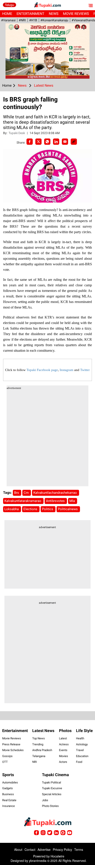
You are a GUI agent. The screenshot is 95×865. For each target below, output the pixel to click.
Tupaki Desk (17, 133)
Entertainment (30, 14)
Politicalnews (68, 509)
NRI (34, 761)
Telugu (9, 5)
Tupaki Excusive (52, 788)
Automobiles (10, 782)
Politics (48, 509)
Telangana (38, 756)
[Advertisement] (47, 438)
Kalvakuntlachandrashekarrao (55, 493)
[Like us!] (36, 832)
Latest (63, 738)
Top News (38, 738)
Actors (63, 761)
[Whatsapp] (47, 141)
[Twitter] (38, 141)
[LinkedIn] (56, 141)
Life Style (84, 730)
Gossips (7, 756)
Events (63, 750)
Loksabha (12, 509)
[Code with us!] (63, 832)
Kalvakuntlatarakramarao (23, 501)
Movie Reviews (76, 14)
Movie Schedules (13, 750)
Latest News (43, 730)
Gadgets (7, 788)
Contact (30, 849)
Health (80, 738)
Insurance (8, 806)
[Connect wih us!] (56, 832)
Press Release (11, 744)
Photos (65, 730)
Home (7, 14)
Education (82, 756)
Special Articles (51, 794)
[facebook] (29, 141)
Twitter (85, 370)
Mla (72, 501)
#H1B (33, 20)
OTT (5, 761)
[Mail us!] (69, 832)
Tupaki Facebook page (42, 370)
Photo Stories (50, 806)
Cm (27, 493)
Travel (80, 750)
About (18, 849)
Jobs (45, 800)
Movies (63, 756)
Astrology (82, 744)
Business (8, 794)
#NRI (22, 20)
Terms (78, 849)
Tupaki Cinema (55, 774)
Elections (30, 509)
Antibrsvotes (56, 501)
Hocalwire (57, 856)
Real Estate (9, 800)
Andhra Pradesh (42, 750)
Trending (37, 744)
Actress (64, 744)
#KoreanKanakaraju (54, 20)
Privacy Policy (62, 849)
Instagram (66, 370)
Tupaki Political (51, 782)
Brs (17, 493)
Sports (8, 774)
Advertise (44, 849)
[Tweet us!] (43, 832)
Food (79, 761)
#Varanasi (8, 20)
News (54, 14)
